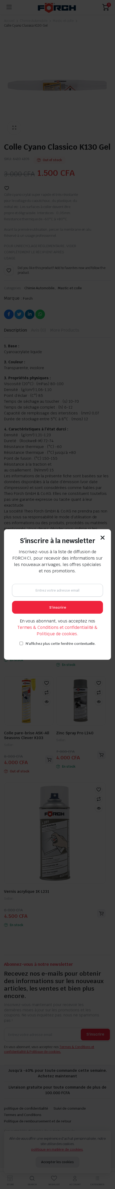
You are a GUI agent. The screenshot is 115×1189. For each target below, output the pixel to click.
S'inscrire (57, 607)
